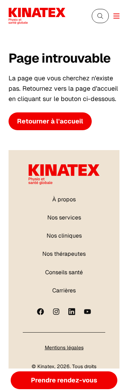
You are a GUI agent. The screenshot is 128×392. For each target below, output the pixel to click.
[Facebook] (40, 311)
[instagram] (56, 311)
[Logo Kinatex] (37, 16)
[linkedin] (71, 311)
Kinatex (45, 366)
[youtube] (87, 311)
